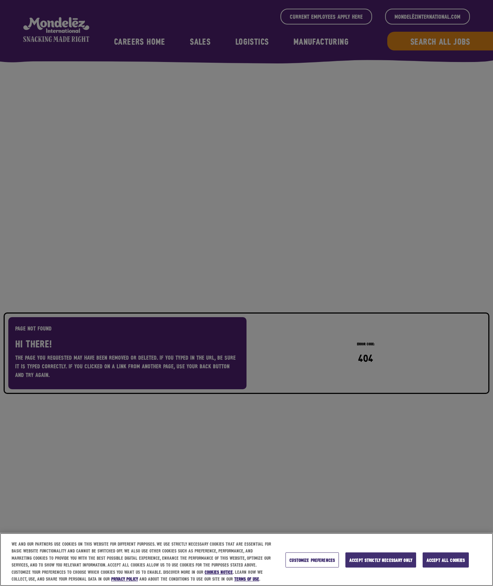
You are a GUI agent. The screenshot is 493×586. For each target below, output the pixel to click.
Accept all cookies (446, 560)
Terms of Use (246, 578)
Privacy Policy (124, 578)
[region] (246, 559)
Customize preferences (312, 560)
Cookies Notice (219, 571)
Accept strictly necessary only (380, 560)
